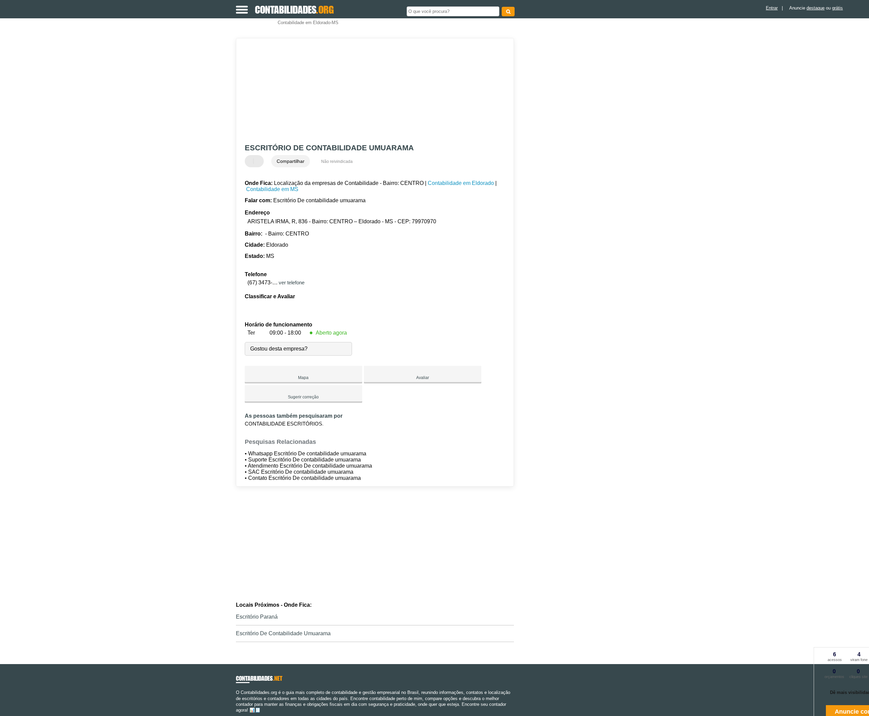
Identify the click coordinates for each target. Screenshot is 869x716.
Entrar (772, 8)
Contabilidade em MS (272, 189)
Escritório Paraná (257, 617)
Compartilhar (290, 161)
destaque (816, 8)
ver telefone (291, 282)
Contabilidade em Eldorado (461, 183)
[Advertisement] (372, 90)
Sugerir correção (303, 397)
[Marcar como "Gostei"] (251, 161)
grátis (837, 8)
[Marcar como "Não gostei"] (259, 161)
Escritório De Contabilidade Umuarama (283, 633)
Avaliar (422, 377)
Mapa (303, 377)
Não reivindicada (337, 161)
